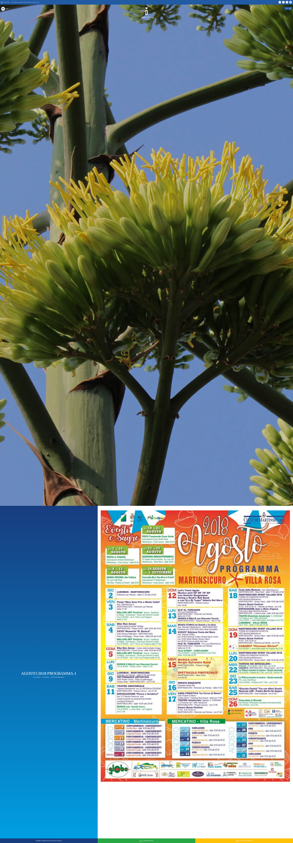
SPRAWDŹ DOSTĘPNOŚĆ (246, 840)
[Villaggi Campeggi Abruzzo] (146, 13)
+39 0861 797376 (6, 2)
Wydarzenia (45, 677)
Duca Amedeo (37, 677)
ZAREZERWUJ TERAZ (148, 840)
